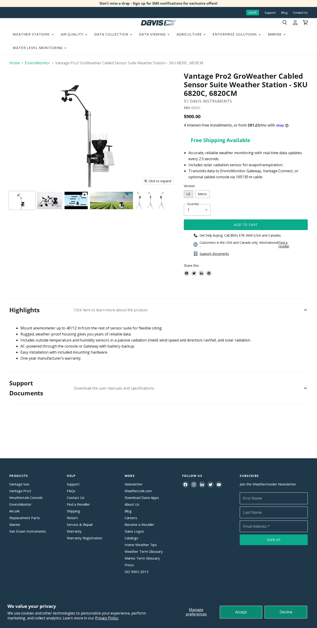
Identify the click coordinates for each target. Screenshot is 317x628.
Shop (253, 12)
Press (129, 565)
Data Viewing (153, 34)
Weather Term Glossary (144, 551)
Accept (241, 612)
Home (14, 63)
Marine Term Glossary (142, 558)
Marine (275, 34)
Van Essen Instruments (27, 531)
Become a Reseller (140, 524)
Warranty (74, 531)
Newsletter (134, 484)
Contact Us (300, 12)
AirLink (14, 511)
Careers (131, 517)
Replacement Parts (24, 517)
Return (72, 517)
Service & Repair (80, 524)
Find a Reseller (78, 504)
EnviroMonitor (37, 63)
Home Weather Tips (141, 544)
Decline (286, 612)
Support (270, 12)
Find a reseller (283, 244)
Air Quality (73, 34)
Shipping (73, 511)
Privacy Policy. (107, 618)
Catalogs (131, 538)
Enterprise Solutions (235, 34)
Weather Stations (32, 34)
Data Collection (111, 34)
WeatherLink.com (138, 490)
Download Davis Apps (142, 497)
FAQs (71, 490)
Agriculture (190, 34)
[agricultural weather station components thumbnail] (49, 200)
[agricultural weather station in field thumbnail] (111, 200)
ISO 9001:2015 (137, 571)
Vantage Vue (19, 484)
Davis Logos (134, 531)
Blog (284, 12)
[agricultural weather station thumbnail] (139, 200)
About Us (132, 504)
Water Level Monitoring (38, 47)
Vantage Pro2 (20, 490)
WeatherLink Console (25, 497)
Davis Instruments (211, 101)
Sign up (274, 539)
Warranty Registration (84, 538)
